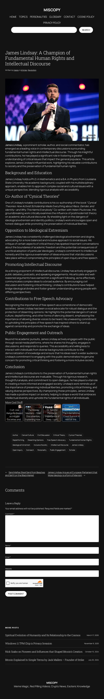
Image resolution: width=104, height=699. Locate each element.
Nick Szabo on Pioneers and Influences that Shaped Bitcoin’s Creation (43, 651)
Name (8, 545)
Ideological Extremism (21, 445)
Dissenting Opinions (36, 440)
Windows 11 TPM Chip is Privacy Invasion (28, 643)
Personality (41, 450)
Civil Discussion (43, 435)
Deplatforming (18, 440)
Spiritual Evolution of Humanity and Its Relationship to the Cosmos (42, 635)
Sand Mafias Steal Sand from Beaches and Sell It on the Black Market (25, 474)
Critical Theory (59, 435)
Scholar (72, 450)
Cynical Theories (75, 435)
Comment (9, 514)
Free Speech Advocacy (56, 440)
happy (16, 70)
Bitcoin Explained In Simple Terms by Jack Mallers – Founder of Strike (44, 659)
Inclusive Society (40, 445)
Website (8, 568)
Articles (24, 70)
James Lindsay (78, 445)
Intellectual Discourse (59, 445)
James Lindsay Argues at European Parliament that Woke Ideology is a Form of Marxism (72, 474)
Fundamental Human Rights (80, 440)
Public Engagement (58, 450)
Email (8, 557)
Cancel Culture (28, 435)
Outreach (30, 450)
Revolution (32, 70)
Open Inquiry (18, 450)
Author (15, 435)
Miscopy (52, 9)
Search (86, 29)
